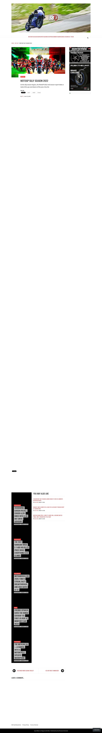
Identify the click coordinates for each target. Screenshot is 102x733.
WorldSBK (52, 37)
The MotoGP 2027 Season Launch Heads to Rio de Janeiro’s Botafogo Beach (48, 499)
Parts (42, 37)
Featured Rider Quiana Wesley (25, 671)
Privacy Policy (25, 725)
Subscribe (96, 729)
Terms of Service (34, 725)
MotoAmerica (58, 37)
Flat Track (71, 37)
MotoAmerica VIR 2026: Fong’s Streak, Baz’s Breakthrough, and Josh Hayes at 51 (22, 583)
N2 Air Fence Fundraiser (52, 671)
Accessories (38, 37)
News (16, 607)
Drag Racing (65, 37)
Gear (45, 37)
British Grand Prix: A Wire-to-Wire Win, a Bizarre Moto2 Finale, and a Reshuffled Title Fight (47, 516)
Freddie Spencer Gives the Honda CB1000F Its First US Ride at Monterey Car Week (21, 617)
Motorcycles (31, 37)
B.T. (23, 96)
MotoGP (48, 37)
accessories (17, 641)
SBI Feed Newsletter (16, 725)
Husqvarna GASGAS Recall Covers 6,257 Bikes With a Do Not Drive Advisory (21, 514)
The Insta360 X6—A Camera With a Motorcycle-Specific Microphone (21, 651)
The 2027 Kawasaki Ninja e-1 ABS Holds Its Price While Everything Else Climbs (22, 549)
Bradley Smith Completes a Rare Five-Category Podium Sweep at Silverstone (48, 508)
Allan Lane (17, 524)
